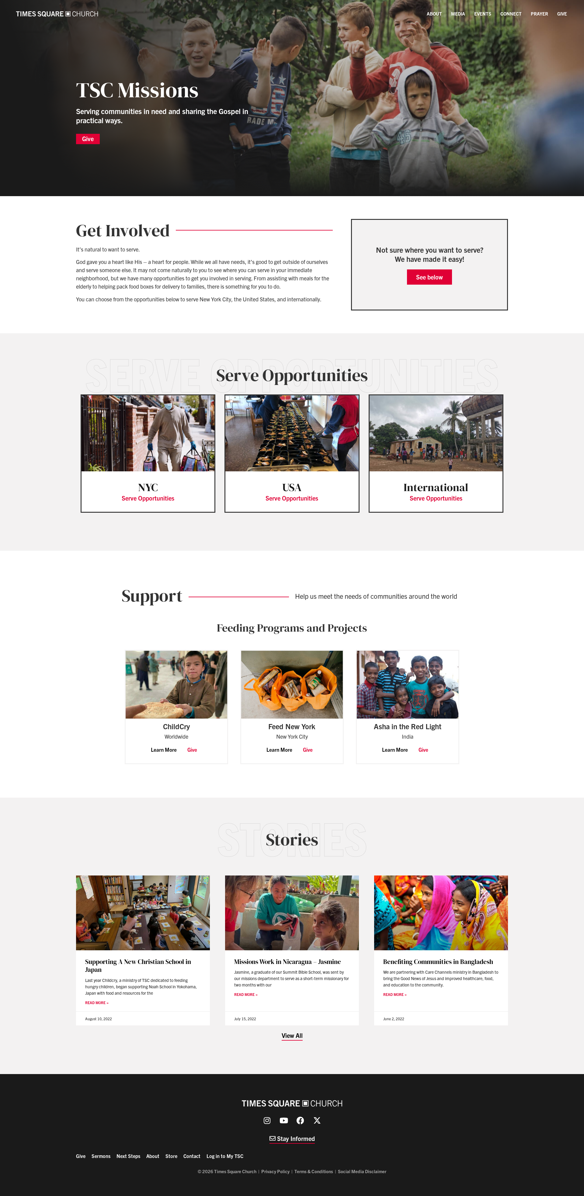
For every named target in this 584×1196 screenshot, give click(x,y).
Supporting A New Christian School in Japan (138, 965)
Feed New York (291, 726)
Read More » (97, 1002)
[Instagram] (267, 1120)
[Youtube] (283, 1120)
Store (171, 1156)
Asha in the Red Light (407, 726)
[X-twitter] (317, 1120)
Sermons (101, 1156)
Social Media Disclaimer (362, 1171)
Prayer (539, 13)
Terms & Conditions (313, 1171)
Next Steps (128, 1156)
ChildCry (176, 726)
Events (482, 13)
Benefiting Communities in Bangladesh (438, 961)
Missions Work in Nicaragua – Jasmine (287, 961)
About (434, 13)
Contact (191, 1156)
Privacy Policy (275, 1171)
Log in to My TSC (225, 1156)
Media (458, 13)
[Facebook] (300, 1120)
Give (562, 13)
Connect (511, 13)
